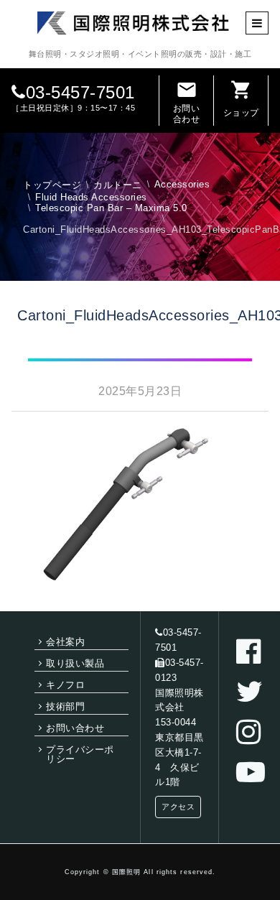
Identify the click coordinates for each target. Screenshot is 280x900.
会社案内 (65, 641)
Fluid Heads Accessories (91, 197)
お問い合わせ (186, 101)
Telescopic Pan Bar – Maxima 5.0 (111, 208)
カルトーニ (117, 185)
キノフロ (65, 684)
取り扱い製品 (75, 663)
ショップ (241, 98)
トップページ (52, 185)
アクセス (178, 806)
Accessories (182, 184)
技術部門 (65, 706)
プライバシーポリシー (80, 754)
